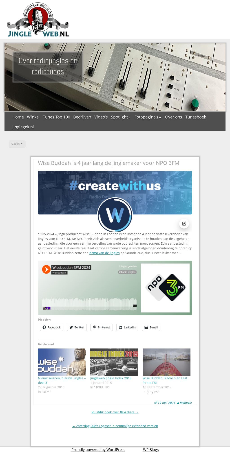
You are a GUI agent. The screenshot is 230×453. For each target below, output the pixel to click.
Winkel (33, 117)
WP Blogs (151, 449)
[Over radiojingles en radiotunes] (38, 19)
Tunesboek (195, 117)
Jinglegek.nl (23, 127)
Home (18, 117)
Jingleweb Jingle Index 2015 (110, 378)
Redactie (186, 403)
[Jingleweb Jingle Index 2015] (114, 362)
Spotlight (119, 117)
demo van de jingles (104, 253)
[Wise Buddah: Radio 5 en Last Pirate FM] (166, 362)
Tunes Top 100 (56, 117)
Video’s (101, 117)
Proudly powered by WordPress (98, 449)
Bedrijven (82, 117)
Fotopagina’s (146, 117)
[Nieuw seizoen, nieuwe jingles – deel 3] (62, 362)
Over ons (173, 117)
